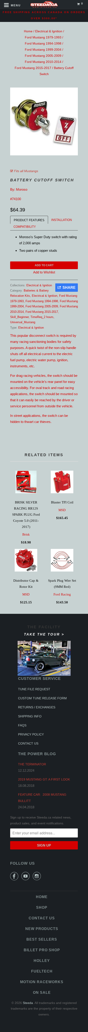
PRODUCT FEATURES (29, 220)
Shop (41, 907)
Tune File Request (34, 689)
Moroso (21, 189)
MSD (62, 510)
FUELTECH (42, 971)
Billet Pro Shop (42, 950)
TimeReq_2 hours (41, 317)
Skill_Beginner (19, 317)
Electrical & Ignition (48, 31)
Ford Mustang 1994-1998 (43, 43)
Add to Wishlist (44, 272)
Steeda (28, 1003)
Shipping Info (30, 716)
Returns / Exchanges (36, 707)
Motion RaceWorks (41, 982)
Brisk (26, 534)
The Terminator (32, 764)
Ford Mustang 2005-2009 (43, 55)
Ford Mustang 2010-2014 (43, 62)
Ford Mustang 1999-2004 (43, 49)
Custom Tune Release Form (42, 698)
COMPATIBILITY (25, 226)
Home (28, 31)
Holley (42, 961)
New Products (41, 929)
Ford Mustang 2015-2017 (33, 68)
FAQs (22, 725)
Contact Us (28, 743)
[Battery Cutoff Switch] (44, 121)
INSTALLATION (61, 220)
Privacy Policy (31, 734)
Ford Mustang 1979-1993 (43, 37)
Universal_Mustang (22, 322)
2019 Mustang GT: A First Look (44, 779)
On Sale (42, 992)
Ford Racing (62, 594)
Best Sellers (41, 939)
